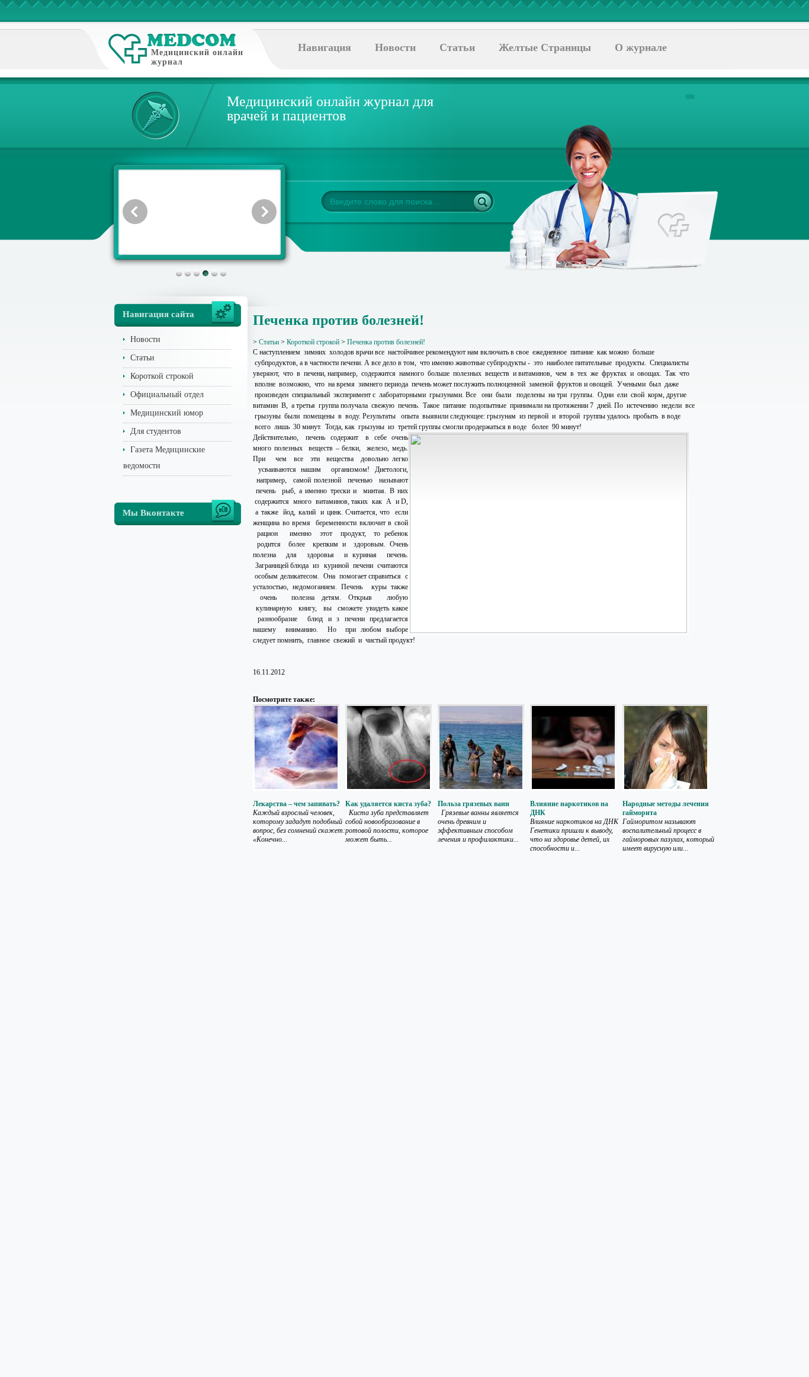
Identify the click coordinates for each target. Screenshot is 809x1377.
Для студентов (155, 431)
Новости (395, 47)
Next (264, 211)
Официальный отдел (167, 394)
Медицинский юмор (166, 412)
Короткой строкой (162, 376)
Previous (135, 211)
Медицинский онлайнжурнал (197, 57)
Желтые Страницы (545, 47)
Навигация (324, 47)
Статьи (457, 47)
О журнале (641, 47)
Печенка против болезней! (386, 342)
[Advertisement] (750, 474)
